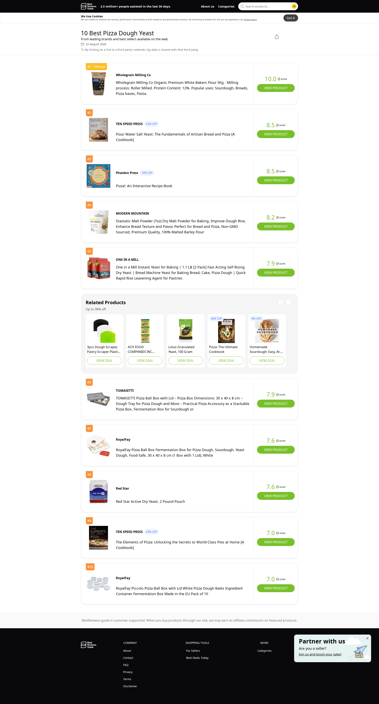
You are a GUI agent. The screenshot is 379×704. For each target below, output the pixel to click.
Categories (226, 6)
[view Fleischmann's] (145, 331)
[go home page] (89, 6)
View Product (276, 88)
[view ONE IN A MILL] (98, 268)
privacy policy (250, 19)
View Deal (104, 360)
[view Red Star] (98, 491)
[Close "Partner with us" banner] (367, 638)
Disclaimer (130, 686)
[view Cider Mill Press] (226, 331)
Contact (128, 658)
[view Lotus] (186, 331)
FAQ (126, 665)
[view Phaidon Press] (98, 176)
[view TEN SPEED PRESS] (98, 130)
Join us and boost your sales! (320, 654)
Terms (127, 679)
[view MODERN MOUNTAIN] (98, 222)
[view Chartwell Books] (267, 331)
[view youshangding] (104, 331)
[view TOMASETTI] (98, 399)
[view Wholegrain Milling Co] (98, 83)
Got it (291, 18)
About (127, 651)
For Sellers (193, 651)
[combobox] (268, 6)
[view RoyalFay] (98, 445)
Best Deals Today (197, 658)
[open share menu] (276, 36)
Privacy (127, 672)
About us (207, 6)
